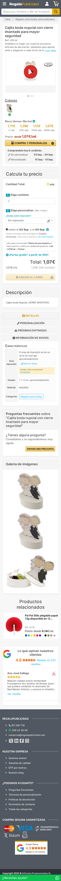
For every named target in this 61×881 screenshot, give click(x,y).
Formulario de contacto (22, 804)
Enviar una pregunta (40, 448)
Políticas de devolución (22, 799)
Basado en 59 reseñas (35, 852)
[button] (33, 121)
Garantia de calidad (20, 763)
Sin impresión (16, 220)
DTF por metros (18, 767)
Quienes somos (18, 758)
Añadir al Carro (30, 277)
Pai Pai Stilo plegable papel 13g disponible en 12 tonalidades (41, 618)
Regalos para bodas (31, 396)
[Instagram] (27, 741)
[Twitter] (11, 741)
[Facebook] (22, 741)
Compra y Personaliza (30, 143)
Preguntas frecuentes (21, 789)
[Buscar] (56, 12)
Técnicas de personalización (25, 794)
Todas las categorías (20, 809)
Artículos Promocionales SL (36, 873)
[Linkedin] (16, 741)
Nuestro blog (16, 772)
